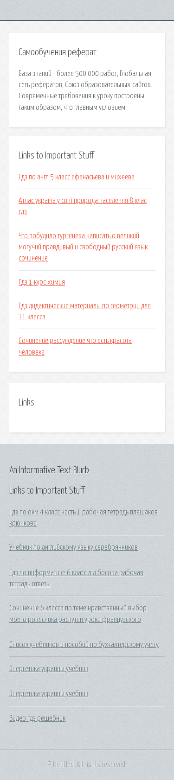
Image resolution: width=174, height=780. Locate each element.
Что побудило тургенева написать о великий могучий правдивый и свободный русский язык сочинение (83, 247)
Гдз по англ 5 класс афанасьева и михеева (77, 177)
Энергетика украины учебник (48, 668)
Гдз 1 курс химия (42, 282)
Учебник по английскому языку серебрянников (73, 547)
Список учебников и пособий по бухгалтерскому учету (84, 644)
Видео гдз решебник (37, 718)
